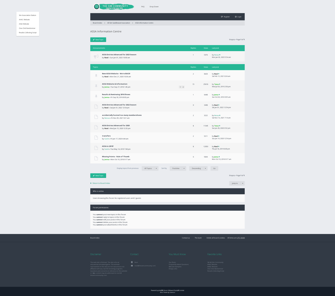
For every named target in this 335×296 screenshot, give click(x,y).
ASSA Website (24, 24)
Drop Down (154, 6)
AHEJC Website (212, 267)
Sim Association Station (27, 15)
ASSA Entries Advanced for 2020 (116, 125)
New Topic (99, 40)
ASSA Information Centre (144, 23)
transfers (106, 136)
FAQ (142, 6)
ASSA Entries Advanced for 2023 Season (119, 54)
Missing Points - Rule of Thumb (115, 156)
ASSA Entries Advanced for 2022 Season (119, 105)
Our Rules (172, 262)
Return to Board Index (101, 183)
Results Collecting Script (28, 32)
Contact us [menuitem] (186, 238)
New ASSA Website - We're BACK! (116, 73)
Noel (106, 57)
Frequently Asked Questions (179, 264)
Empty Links (173, 269)
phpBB (160, 290)
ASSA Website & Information (114, 84)
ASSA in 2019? (108, 146)
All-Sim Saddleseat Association (118, 23)
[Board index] (112, 6)
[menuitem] (238, 17)
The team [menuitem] (198, 238)
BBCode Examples (175, 267)
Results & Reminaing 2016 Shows (116, 94)
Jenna (106, 87)
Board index (94, 238)
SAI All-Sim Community (215, 262)
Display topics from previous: (134, 168)
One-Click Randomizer (27, 28)
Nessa (216, 55)
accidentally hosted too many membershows (122, 115)
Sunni (106, 139)
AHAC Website (24, 19)
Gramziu (172, 292)
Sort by (170, 168)
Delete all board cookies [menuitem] (216, 238)
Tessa (216, 84)
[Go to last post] (219, 55)
